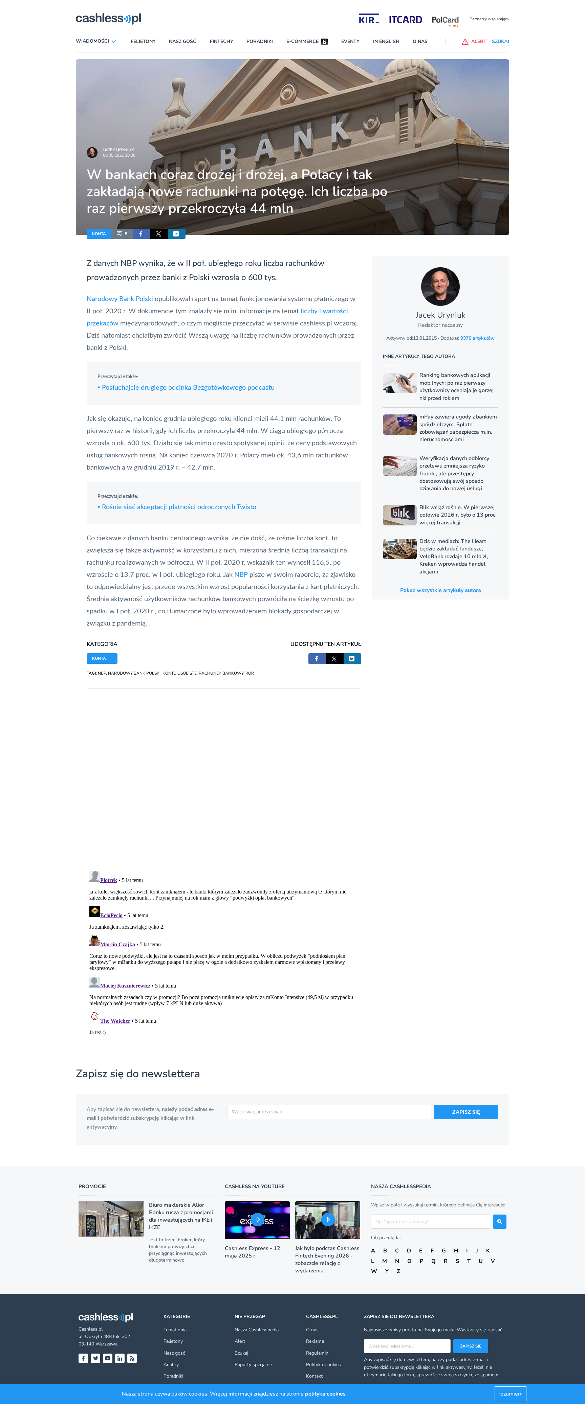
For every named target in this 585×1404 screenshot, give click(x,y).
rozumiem (510, 1394)
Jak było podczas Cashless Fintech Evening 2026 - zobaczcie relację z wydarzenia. (327, 1259)
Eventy (350, 41)
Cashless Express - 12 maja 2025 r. (252, 1252)
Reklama (315, 1341)
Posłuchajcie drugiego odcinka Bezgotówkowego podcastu (186, 387)
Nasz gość (182, 41)
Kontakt (314, 1376)
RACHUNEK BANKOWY (221, 673)
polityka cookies (325, 1394)
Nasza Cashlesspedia (257, 1330)
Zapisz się (470, 1346)
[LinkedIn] (120, 1358)
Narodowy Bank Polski (120, 299)
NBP (128, 263)
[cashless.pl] (108, 19)
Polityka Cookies (323, 1364)
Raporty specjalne (253, 1364)
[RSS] (132, 1358)
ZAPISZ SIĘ (466, 1112)
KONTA (99, 233)
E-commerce (302, 41)
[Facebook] (83, 1358)
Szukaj (241, 1353)
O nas (420, 41)
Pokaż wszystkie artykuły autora (440, 590)
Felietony (143, 41)
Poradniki (259, 41)
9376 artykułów (477, 338)
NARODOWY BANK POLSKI (134, 673)
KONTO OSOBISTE (179, 673)
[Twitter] (95, 1358)
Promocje (92, 1186)
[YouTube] (107, 1358)
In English (386, 41)
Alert (240, 1341)
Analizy (171, 1364)
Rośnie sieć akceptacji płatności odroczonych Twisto (177, 507)
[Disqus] (224, 773)
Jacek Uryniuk (118, 150)
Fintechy (221, 41)
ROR (249, 673)
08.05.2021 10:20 (119, 155)
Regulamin (317, 1353)
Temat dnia (175, 1330)
